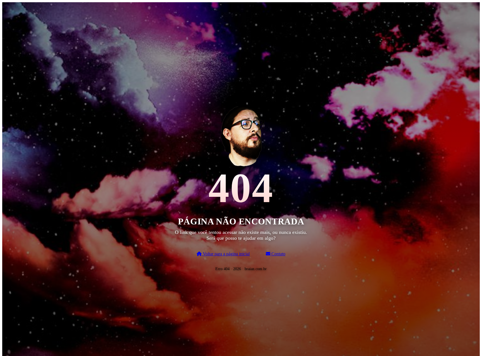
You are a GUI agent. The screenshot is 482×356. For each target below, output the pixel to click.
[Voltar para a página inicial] (241, 134)
